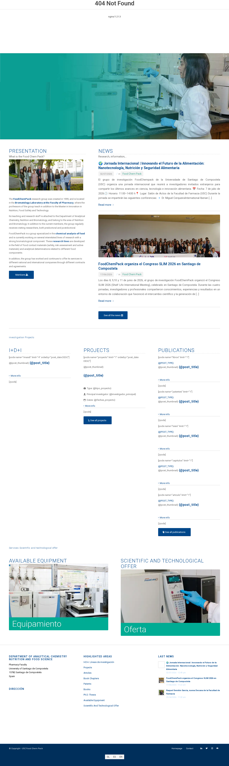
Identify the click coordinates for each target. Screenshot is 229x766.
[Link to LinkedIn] (201, 748)
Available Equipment (94, 700)
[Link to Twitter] (206, 748)
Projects (88, 667)
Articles (87, 673)
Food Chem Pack (132, 173)
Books (87, 689)
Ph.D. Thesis (90, 694)
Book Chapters (91, 678)
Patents (87, 683)
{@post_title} (40, 363)
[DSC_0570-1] (159, 236)
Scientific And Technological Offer (101, 705)
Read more (104, 204)
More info (16, 375)
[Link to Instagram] (212, 748)
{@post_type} (166, 363)
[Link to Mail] (217, 748)
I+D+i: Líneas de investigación (99, 662)
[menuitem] (177, 749)
